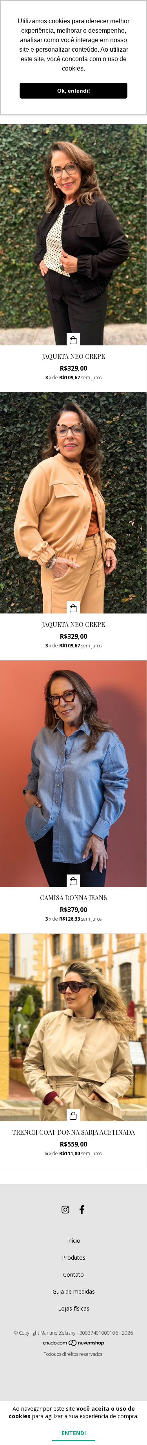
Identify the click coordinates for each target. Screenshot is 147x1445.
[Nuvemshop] (74, 1344)
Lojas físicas (73, 1308)
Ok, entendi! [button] (73, 91)
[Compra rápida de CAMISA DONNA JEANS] (73, 880)
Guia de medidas (74, 1291)
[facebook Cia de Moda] (81, 1209)
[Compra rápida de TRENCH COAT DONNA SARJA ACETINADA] (73, 1115)
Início (73, 1240)
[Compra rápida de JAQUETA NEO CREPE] (73, 339)
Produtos (73, 1257)
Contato (73, 1274)
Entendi (74, 1433)
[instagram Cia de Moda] (65, 1209)
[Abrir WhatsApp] (126, 1425)
